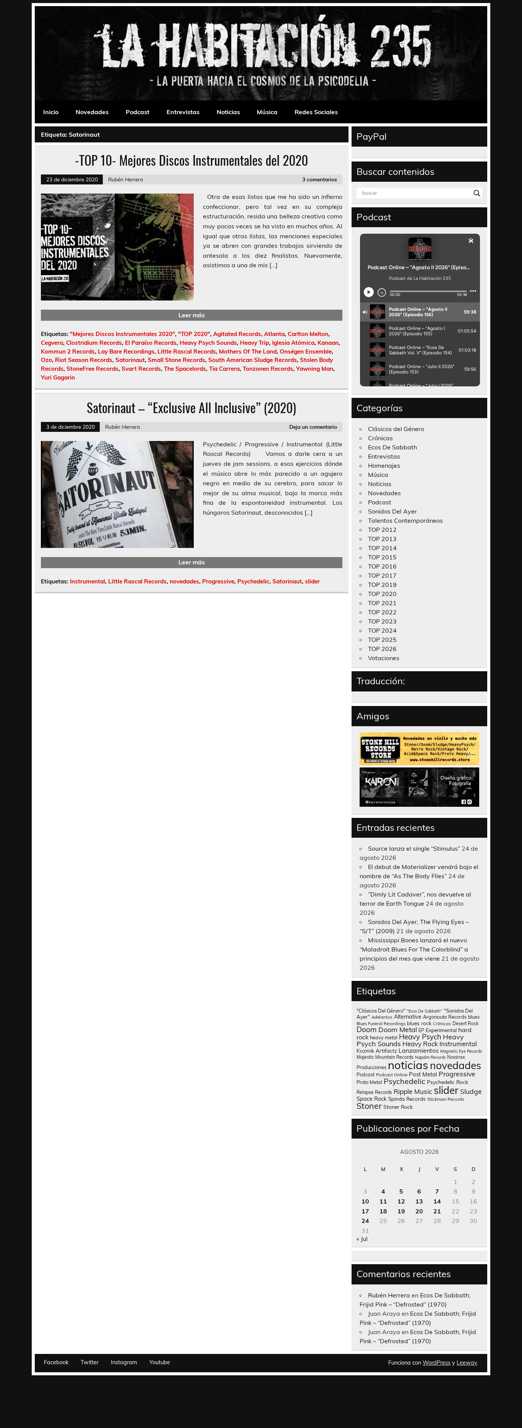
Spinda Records (407, 1098)
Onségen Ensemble (306, 351)
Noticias (228, 112)
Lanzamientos (419, 1050)
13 (419, 1201)
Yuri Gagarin (58, 377)
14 (437, 1201)
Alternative (407, 1016)
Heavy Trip (254, 342)
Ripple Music (413, 1091)
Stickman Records (445, 1099)
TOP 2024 (382, 630)
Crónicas (380, 438)
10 (365, 1201)
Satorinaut (130, 359)
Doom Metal (397, 1029)
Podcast (137, 112)
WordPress (437, 1362)
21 (437, 1211)
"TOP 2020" (194, 334)
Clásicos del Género (396, 429)
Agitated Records (237, 334)
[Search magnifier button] (477, 193)
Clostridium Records (94, 342)
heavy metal (383, 1037)
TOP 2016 (382, 566)
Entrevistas (183, 112)
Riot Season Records (83, 359)
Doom (367, 1029)
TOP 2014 (382, 548)
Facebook (56, 1362)
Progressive (218, 581)
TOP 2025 (382, 639)
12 (401, 1201)
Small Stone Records (176, 359)
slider (312, 581)
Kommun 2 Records (68, 351)
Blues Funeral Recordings (381, 1023)
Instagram (124, 1362)
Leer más (191, 315)
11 (383, 1201)
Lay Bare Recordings (126, 351)
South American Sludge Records (252, 359)
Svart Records (141, 368)
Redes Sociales (316, 112)
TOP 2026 (382, 649)
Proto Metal (369, 1082)
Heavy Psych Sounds (208, 342)
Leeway (467, 1362)
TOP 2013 (382, 539)
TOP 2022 (382, 612)
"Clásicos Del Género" (381, 1011)
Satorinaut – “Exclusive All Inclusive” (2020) (191, 407)
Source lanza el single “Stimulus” (414, 848)
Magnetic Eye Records (461, 1051)
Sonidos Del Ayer (392, 511)
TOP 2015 (382, 557)
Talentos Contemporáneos (405, 520)
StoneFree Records (92, 368)
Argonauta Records (445, 1017)
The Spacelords (185, 368)
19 (401, 1211)
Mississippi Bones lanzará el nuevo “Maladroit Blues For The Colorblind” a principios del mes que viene (414, 949)
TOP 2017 (382, 575)
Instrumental (87, 581)
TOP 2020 (382, 594)
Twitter (90, 1362)
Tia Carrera (224, 368)
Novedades (92, 112)
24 (365, 1220)
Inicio (50, 112)
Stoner (369, 1105)
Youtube (159, 1362)
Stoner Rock (398, 1106)
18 (383, 1211)
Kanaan (328, 342)
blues (474, 1017)
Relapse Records (374, 1092)
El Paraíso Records (151, 342)
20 (419, 1211)
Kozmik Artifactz (377, 1050)
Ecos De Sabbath (392, 447)
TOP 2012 (382, 529)
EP (421, 1030)
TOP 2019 (382, 584)
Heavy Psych (420, 1036)
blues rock (419, 1023)
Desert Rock (465, 1023)
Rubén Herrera (125, 179)
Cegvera (52, 342)
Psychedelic (253, 581)
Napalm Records (430, 1057)
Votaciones (383, 658)
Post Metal (423, 1074)
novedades (184, 581)
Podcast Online (391, 1074)
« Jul (362, 1238)
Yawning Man (314, 368)
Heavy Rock (420, 1044)
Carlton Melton (308, 334)
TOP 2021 (382, 603)
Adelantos (381, 1017)
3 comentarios (319, 179)
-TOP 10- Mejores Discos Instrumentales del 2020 (191, 160)
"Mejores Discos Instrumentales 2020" (122, 334)
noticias (408, 1065)
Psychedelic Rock (447, 1082)
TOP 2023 (382, 621)
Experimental (441, 1030)
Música (267, 112)
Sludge (471, 1091)
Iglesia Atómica (293, 342)
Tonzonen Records (268, 368)
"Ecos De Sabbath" (424, 1011)
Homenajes (384, 465)
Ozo (46, 359)
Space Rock (372, 1098)
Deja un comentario (313, 426)
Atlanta (274, 334)
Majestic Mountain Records (385, 1057)
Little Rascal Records (186, 351)
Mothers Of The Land (248, 351)
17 (365, 1211)
